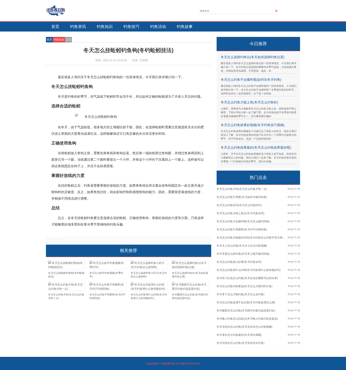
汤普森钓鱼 (168, 363)
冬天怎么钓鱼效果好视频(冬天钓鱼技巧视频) (253, 125)
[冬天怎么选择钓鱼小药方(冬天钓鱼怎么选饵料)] (149, 265)
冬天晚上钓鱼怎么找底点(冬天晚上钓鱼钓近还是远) (247, 318)
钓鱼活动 (158, 26)
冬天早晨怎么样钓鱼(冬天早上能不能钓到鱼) (243, 253)
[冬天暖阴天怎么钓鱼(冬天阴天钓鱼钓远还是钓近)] (190, 286)
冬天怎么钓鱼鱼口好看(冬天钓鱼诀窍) (239, 261)
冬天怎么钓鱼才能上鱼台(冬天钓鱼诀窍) (240, 213)
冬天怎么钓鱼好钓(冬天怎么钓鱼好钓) (239, 205)
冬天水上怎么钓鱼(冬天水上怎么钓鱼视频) (242, 245)
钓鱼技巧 (131, 26)
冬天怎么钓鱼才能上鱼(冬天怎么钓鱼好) (249, 102)
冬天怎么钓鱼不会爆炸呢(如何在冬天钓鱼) (251, 79)
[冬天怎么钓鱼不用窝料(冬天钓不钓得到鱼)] (107, 286)
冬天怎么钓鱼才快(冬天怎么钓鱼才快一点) (242, 188)
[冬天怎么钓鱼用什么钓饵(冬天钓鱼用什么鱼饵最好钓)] (149, 286)
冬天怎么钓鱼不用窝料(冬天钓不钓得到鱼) (242, 229)
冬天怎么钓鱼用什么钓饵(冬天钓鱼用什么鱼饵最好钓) (249, 269)
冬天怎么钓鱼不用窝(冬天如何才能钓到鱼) (242, 197)
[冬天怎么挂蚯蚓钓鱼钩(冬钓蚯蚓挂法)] (66, 265)
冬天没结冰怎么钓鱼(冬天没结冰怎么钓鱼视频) (244, 326)
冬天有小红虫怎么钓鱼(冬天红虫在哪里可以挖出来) (247, 278)
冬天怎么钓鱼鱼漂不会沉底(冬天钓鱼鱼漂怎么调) (246, 302)
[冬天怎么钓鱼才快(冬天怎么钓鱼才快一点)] (66, 286)
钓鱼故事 (185, 26)
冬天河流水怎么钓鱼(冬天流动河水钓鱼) (240, 342)
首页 (55, 26)
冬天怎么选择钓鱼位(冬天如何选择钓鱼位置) (253, 57)
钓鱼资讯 (78, 26)
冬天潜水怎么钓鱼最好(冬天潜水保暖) (239, 334)
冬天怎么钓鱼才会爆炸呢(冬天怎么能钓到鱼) (243, 221)
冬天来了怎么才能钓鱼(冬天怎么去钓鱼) (240, 294)
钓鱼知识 (105, 26)
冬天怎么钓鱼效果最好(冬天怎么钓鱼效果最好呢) (256, 147)
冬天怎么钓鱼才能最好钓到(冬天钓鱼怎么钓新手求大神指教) (253, 237)
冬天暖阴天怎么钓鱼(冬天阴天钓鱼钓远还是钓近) (246, 310)
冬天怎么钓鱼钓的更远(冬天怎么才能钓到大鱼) (244, 286)
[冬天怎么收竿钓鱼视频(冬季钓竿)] (107, 265)
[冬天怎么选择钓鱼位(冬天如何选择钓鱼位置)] (190, 265)
